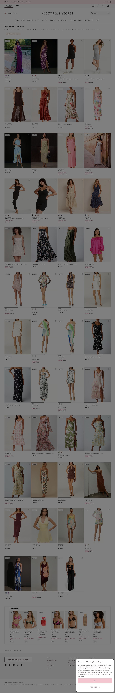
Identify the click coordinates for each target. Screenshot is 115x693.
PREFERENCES (95, 687)
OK (95, 681)
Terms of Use (107, 674)
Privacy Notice (97, 674)
